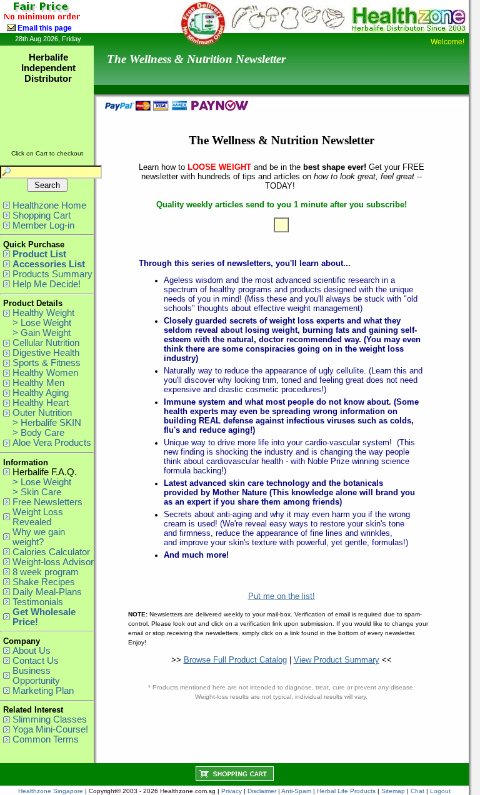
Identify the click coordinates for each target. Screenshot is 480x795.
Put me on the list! (281, 596)
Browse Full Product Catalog (235, 659)
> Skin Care (36, 492)
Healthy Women (45, 373)
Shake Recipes (43, 582)
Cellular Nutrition (45, 343)
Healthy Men (38, 383)
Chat (417, 791)
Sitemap (393, 791)
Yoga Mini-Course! (50, 729)
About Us (31, 651)
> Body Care (38, 433)
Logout (440, 791)
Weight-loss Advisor (53, 562)
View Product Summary (336, 659)
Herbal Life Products (346, 791)
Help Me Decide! (46, 284)
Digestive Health (45, 353)
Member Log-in (43, 225)
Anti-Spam (296, 791)
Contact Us (35, 661)
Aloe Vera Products (51, 443)
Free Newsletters (47, 502)
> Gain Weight (41, 333)
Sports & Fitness (46, 363)
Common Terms (45, 739)
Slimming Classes (49, 719)
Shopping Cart (41, 215)
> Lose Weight (41, 323)
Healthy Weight (43, 313)
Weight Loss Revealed (37, 517)
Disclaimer (262, 791)
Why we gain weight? (38, 537)
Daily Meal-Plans (47, 592)
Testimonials (37, 602)
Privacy (231, 791)
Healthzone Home (49, 205)
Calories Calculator (51, 552)
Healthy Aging (40, 393)
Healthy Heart (40, 403)
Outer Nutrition (42, 413)
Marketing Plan (43, 691)
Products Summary (52, 274)
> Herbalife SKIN (46, 423)
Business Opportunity (36, 676)
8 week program (45, 572)
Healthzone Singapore (50, 791)
